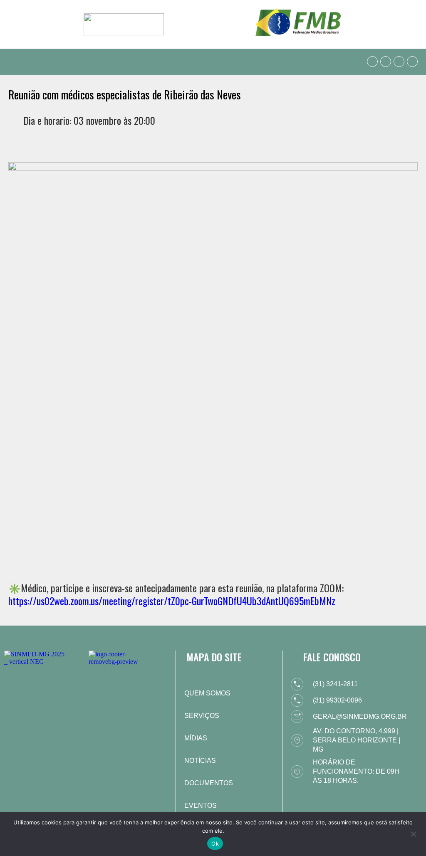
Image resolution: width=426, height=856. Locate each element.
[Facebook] (385, 61)
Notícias (200, 760)
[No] (413, 833)
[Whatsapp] (372, 61)
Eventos (200, 805)
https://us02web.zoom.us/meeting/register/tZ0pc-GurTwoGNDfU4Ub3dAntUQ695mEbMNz (171, 600)
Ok (215, 843)
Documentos (208, 783)
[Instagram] (399, 61)
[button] (14, 62)
